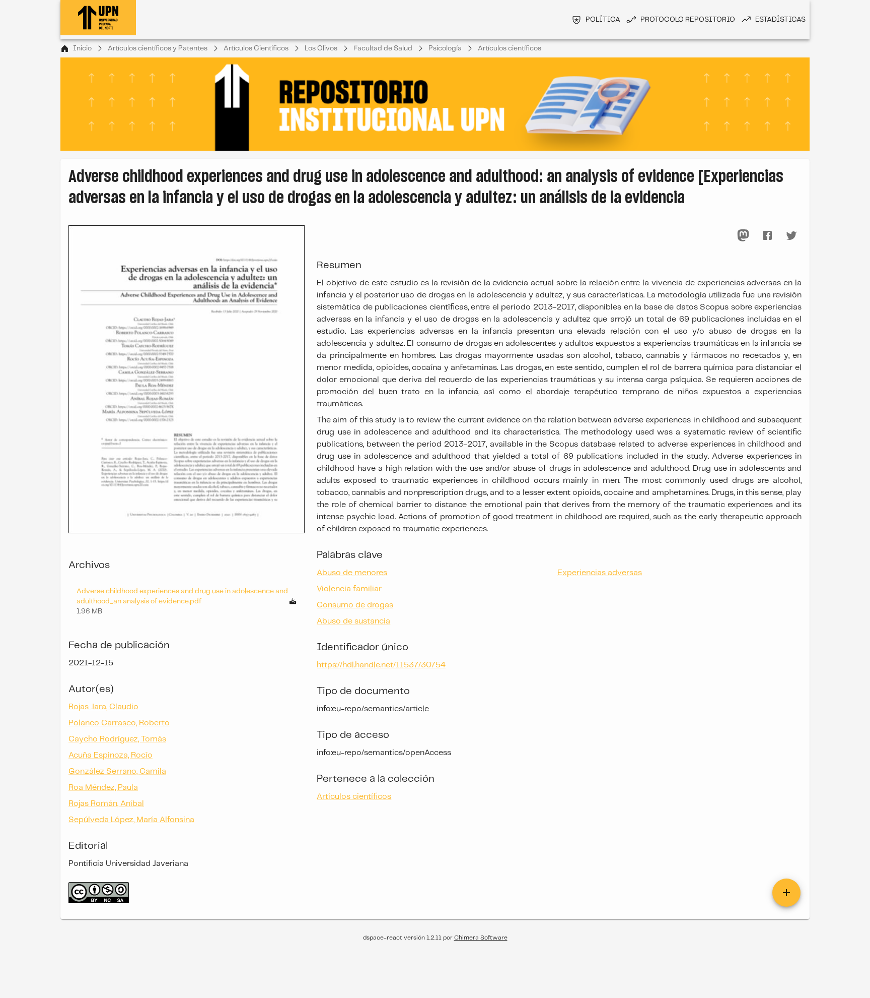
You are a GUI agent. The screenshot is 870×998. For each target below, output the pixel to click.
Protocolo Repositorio (687, 19)
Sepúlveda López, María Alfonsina (131, 820)
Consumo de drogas (355, 605)
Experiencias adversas (599, 573)
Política (603, 19)
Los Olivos (321, 48)
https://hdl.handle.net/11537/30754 (381, 665)
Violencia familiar (349, 589)
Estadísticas (780, 19)
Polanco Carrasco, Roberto (119, 723)
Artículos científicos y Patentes (157, 48)
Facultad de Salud (382, 48)
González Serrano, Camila (117, 771)
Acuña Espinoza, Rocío (110, 755)
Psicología (445, 48)
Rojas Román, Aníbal (106, 803)
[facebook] (767, 235)
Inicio (82, 48)
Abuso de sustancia (353, 621)
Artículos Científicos (256, 48)
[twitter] (791, 235)
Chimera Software (481, 938)
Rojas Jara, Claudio (103, 707)
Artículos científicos (509, 48)
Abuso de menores (352, 573)
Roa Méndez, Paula (103, 787)
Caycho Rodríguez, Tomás (117, 739)
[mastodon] (743, 235)
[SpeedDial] (786, 893)
